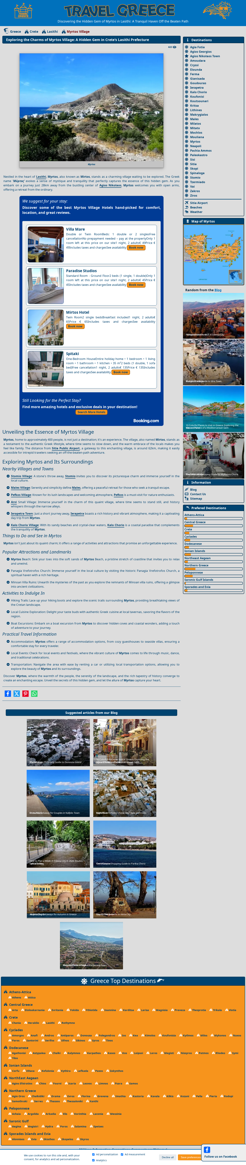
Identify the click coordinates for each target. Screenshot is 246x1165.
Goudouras (198, 83)
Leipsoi (138, 1053)
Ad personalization (107, 1154)
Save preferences (191, 1157)
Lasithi (52, 31)
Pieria (213, 1096)
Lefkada (82, 1071)
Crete (34, 31)
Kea (135, 1035)
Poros (63, 1126)
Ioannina (110, 1010)
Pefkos (118, 495)
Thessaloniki (74, 1101)
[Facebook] (8, 695)
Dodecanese (193, 544)
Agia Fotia (197, 47)
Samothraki (19, 1101)
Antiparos (66, 1035)
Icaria (72, 1083)
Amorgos (17, 1035)
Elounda (196, 70)
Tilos (14, 1058)
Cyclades (190, 537)
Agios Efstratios (21, 1083)
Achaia (16, 1114)
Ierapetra (77, 513)
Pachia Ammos (201, 151)
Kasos (111, 1053)
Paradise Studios (81, 270)
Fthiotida (91, 1010)
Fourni (56, 1083)
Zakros (195, 191)
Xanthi (93, 1101)
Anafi (34, 1035)
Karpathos (93, 1053)
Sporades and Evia (197, 587)
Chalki (56, 1053)
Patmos (203, 1053)
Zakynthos (116, 1071)
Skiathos (49, 1139)
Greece (15, 31)
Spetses (98, 1126)
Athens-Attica (194, 515)
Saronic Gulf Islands (198, 580)
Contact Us (198, 494)
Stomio (70, 476)
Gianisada (197, 79)
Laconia (98, 1114)
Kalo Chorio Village (25, 525)
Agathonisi (18, 1053)
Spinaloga (197, 173)
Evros (70, 1096)
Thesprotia (198, 1010)
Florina (85, 1096)
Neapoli (195, 146)
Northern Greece (196, 565)
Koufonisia (169, 1035)
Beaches (196, 207)
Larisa (144, 1010)
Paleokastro (198, 155)
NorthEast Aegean (22, 1078)
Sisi (192, 160)
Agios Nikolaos (110, 185)
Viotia (232, 1010)
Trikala (217, 1010)
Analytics (101, 1160)
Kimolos (149, 1035)
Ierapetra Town (22, 513)
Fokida (74, 1010)
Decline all (168, 1157)
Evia (34, 1139)
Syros (95, 1040)
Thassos (54, 1101)
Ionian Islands (194, 551)
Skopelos (67, 1139)
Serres (38, 1101)
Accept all (213, 1157)
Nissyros (186, 1053)
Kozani (184, 1096)
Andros (49, 1035)
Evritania (57, 1010)
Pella (198, 1096)
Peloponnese (193, 572)
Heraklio (33, 1023)
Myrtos (195, 142)
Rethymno (68, 1023)
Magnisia (161, 1010)
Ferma (194, 74)
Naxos (236, 1035)
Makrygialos (199, 115)
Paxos (99, 1071)
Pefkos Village (21, 495)
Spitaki (72, 353)
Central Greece (194, 522)
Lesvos (87, 1083)
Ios (123, 1035)
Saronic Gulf (18, 1121)
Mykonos (220, 1035)
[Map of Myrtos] (213, 254)
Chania (16, 1023)
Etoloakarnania (34, 1010)
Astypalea (39, 1053)
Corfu (15, 1071)
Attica (31, 997)
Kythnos (187, 1035)
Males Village (20, 488)
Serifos (49, 1040)
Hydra (48, 1126)
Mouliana (197, 137)
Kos (124, 1053)
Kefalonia (47, 1071)
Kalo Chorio (115, 525)
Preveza (179, 1010)
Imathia (120, 1096)
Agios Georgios (201, 52)
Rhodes (220, 1053)
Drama (55, 1096)
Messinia (115, 1114)
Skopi (194, 169)
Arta (14, 1010)
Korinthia (79, 1114)
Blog (114, 712)
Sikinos (80, 1040)
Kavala (155, 1096)
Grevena (102, 1096)
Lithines (196, 110)
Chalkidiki (37, 1096)
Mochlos (196, 133)
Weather (196, 212)
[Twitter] (17, 695)
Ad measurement (135, 1154)
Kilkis (169, 1096)
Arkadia (50, 1114)
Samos (133, 1083)
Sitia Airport (199, 203)
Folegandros (106, 1035)
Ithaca (30, 1071)
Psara (118, 1083)
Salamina (80, 1126)
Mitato (195, 128)
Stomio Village (21, 476)
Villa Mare (75, 229)
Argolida (33, 1114)
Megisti (169, 1053)
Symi (234, 1053)
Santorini (32, 1040)
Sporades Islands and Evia (29, 1134)
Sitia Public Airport (66, 448)
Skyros (84, 1139)
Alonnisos (17, 1139)
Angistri (32, 1126)
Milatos (195, 124)
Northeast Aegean (197, 558)
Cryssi (194, 65)
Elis (64, 1114)
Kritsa (194, 106)
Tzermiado (197, 182)
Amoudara (197, 61)
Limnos (103, 1083)
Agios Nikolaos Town (205, 56)
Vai (192, 187)
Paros (15, 1040)
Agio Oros (18, 1096)
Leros (153, 1053)
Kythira (65, 1071)
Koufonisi (197, 97)
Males (76, 488)
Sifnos (65, 1040)
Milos (203, 1035)
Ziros (193, 195)
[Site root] (25, 10)
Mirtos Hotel (77, 312)
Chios (42, 1083)
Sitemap (196, 499)
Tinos (109, 1040)
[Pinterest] (25, 695)
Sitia (193, 164)
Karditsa (128, 1010)
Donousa (86, 1035)
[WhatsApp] (34, 695)
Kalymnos (73, 1053)
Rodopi (228, 1096)
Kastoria (138, 1096)
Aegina (16, 1126)
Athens (16, 997)
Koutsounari (199, 101)
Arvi (14, 502)
